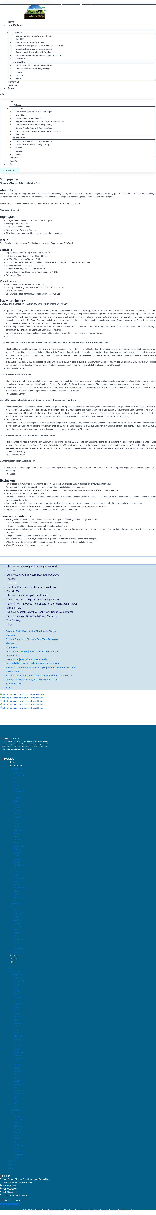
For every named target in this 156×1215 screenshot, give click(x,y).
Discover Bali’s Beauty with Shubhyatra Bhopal (33, 69)
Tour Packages (15, 25)
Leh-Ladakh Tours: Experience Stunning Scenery (34, 49)
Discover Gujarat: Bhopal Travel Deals (30, 42)
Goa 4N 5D (20, 39)
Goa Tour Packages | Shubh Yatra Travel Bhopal (33, 36)
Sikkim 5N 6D (21, 59)
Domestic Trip (18, 32)
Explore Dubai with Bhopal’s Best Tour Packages (34, 65)
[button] (78, 94)
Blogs (11, 88)
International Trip (19, 62)
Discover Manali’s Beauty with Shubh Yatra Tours (34, 52)
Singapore (19, 75)
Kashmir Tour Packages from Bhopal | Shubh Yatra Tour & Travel (39, 46)
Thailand (19, 72)
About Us (13, 85)
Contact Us (13, 81)
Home (11, 22)
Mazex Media (127, 1210)
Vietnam (19, 78)
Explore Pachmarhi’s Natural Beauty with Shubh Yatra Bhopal (38, 55)
